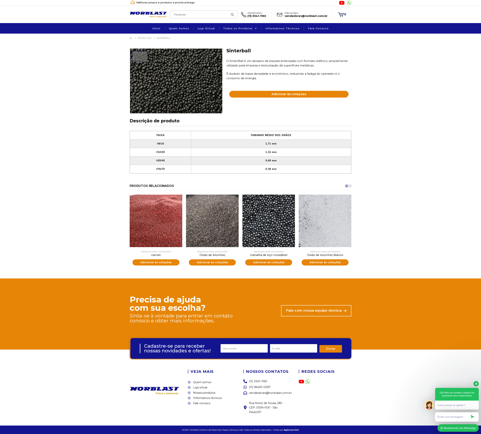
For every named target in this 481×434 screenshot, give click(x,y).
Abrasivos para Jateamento (156, 251)
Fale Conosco (318, 28)
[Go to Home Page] (131, 38)
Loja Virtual (206, 28)
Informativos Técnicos (282, 28)
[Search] (232, 14)
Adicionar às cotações (289, 94)
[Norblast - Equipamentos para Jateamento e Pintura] (148, 14)
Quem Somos (179, 28)
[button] (346, 186)
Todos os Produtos (238, 28)
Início (156, 28)
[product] (156, 221)
